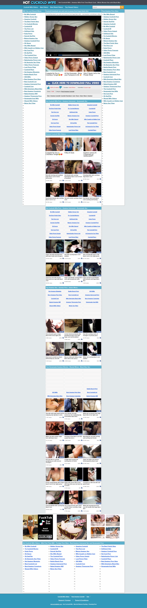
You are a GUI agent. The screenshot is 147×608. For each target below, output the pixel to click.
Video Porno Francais (31, 65)
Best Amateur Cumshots (32, 91)
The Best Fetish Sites (31, 21)
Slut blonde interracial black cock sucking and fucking (91, 199)
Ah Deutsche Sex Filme (32, 62)
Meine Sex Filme (29, 103)
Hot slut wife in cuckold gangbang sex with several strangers (53, 461)
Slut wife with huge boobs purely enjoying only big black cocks (55, 414)
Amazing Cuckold (30, 19)
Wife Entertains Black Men (33, 89)
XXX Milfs (27, 77)
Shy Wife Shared (30, 45)
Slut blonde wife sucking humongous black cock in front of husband (73, 176)
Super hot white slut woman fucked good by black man (91, 460)
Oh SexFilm (28, 53)
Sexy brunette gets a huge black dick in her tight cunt (53, 334)
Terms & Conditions (81, 600)
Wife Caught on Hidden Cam (34, 48)
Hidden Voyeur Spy (30, 17)
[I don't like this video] (60, 87)
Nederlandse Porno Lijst (32, 60)
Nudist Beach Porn (30, 74)
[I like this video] (48, 87)
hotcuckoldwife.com (56, 604)
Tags (48, 96)
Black (85, 96)
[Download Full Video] (73, 84)
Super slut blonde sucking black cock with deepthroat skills (73, 278)
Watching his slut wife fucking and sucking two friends (91, 437)
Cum (73, 96)
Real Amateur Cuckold (67, 91)
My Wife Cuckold (30, 14)
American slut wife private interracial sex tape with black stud (54, 279)
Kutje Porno (28, 33)
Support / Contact (64, 600)
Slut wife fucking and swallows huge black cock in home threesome (54, 176)
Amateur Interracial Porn (32, 84)
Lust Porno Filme (30, 67)
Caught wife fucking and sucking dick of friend (71, 460)
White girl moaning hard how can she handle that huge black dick (92, 507)
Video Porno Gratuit (31, 57)
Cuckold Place (29, 69)
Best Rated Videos (56, 7)
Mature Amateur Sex (31, 38)
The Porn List (29, 29)
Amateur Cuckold (55, 96)
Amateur (89, 96)
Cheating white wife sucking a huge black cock (91, 175)
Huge (81, 96)
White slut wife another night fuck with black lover (54, 437)
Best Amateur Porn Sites (32, 79)
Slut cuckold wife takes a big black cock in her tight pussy (91, 255)
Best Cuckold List (30, 81)
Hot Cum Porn (29, 50)
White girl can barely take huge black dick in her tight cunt (91, 414)
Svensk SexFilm (29, 36)
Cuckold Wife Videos (31, 7)
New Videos (44, 7)
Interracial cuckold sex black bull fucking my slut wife (54, 357)
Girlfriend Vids (29, 31)
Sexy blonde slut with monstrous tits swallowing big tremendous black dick (72, 415)
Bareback (69, 96)
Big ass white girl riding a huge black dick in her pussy (73, 357)
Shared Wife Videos (31, 101)
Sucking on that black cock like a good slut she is (73, 437)
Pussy (77, 96)
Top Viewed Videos (71, 7)
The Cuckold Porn (30, 55)
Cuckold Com (29, 86)
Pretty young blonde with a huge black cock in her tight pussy (55, 483)
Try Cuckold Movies (31, 24)
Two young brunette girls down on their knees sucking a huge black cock (73, 507)
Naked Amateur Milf (31, 93)
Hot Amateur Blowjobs (32, 72)
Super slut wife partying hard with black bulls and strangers (54, 255)
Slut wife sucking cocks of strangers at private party (90, 334)
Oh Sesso (27, 43)
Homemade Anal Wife (31, 98)
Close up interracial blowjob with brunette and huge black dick (91, 279)
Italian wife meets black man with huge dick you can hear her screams (73, 484)
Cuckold (63, 96)
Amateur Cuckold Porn (32, 41)
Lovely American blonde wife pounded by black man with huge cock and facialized (72, 335)
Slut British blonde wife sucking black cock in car (55, 199)
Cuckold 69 (28, 26)
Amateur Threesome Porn (33, 96)
